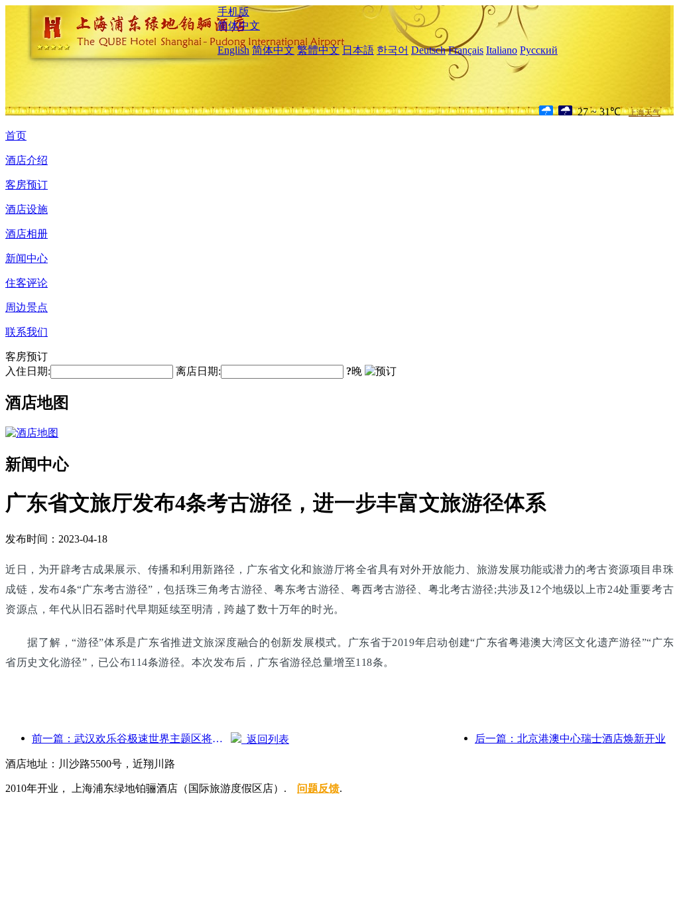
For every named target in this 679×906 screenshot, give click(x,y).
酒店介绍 (26, 160)
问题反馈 (318, 788)
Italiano (501, 50)
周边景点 (26, 307)
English (233, 50)
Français (465, 50)
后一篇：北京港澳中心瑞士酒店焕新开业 (570, 738)
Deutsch (428, 50)
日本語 (358, 50)
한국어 (392, 50)
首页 (16, 135)
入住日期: (27, 371)
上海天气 (644, 112)
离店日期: (198, 371)
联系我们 (26, 332)
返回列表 (265, 739)
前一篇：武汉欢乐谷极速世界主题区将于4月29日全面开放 (131, 738)
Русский (539, 50)
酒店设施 (26, 209)
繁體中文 (318, 50)
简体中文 (238, 25)
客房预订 (26, 184)
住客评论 (26, 283)
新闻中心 (26, 258)
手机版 (233, 11)
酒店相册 (26, 233)
